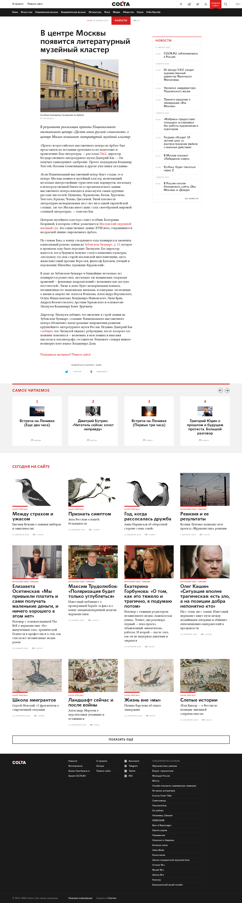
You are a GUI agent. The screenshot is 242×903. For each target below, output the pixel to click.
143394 (40, 535)
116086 (96, 530)
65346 (209, 720)
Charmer (112, 898)
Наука (140, 12)
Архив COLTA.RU (77, 776)
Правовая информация (80, 898)
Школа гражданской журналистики (170, 860)
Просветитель (159, 805)
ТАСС (103, 154)
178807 (149, 440)
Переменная (158, 835)
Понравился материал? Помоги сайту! (65, 354)
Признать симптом (89, 514)
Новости (121, 20)
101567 (206, 535)
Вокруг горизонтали (162, 771)
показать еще (121, 739)
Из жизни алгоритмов (163, 791)
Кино (15, 12)
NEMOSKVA (158, 820)
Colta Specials (153, 12)
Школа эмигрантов (34, 700)
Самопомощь (159, 801)
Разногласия (158, 855)
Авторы (100, 766)
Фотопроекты (75, 766)
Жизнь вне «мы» (142, 700)
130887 (152, 535)
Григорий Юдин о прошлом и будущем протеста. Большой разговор (205, 427)
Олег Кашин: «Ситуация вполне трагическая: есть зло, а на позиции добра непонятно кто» (205, 596)
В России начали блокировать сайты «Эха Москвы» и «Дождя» (180, 187)
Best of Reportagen (161, 825)
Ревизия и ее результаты (194, 517)
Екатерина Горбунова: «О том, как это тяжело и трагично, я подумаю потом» (148, 596)
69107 (153, 716)
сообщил (46, 331)
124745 (39, 648)
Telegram (133, 766)
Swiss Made (158, 850)
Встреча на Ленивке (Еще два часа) (37, 423)
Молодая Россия (161, 776)
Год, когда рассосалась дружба (147, 517)
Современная (46, 12)
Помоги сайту (35, 4)
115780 (208, 634)
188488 (37, 440)
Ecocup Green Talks (162, 796)
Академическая (73, 12)
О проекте (17, 4)
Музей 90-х (158, 870)
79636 (97, 725)
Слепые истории (198, 700)
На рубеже (157, 810)
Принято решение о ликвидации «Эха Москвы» (177, 103)
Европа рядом (159, 830)
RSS (131, 776)
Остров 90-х (158, 865)
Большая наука (160, 845)
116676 (95, 620)
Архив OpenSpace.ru (79, 771)
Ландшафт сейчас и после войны (90, 703)
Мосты (155, 781)
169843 (205, 440)
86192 (152, 647)
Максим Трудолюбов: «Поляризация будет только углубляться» (93, 591)
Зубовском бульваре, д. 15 (102, 244)
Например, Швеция (162, 815)
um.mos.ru (48, 118)
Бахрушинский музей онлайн (167, 885)
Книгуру (156, 880)
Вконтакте (134, 761)
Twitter (132, 771)
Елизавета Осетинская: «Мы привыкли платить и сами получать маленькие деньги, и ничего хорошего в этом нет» (35, 601)
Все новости (191, 198)
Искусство (26, 12)
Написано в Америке (163, 840)
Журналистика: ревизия (193, 509)
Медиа (116, 12)
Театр (107, 12)
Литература (95, 12)
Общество (128, 12)
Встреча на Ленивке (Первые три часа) (149, 423)
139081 (41, 716)
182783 (93, 440)
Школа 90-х (158, 875)
